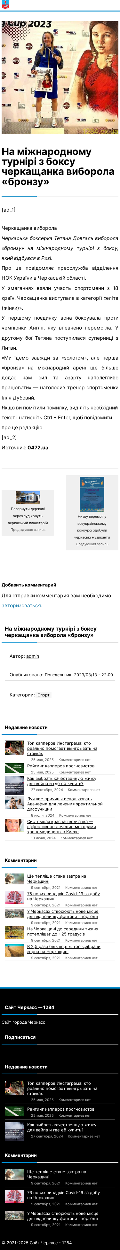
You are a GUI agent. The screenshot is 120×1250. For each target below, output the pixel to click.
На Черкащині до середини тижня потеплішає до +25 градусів (62, 931)
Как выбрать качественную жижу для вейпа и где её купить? (61, 781)
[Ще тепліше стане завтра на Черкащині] (14, 878)
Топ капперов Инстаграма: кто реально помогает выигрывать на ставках (62, 748)
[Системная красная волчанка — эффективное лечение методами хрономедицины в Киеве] (14, 825)
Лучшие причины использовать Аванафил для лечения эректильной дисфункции (65, 803)
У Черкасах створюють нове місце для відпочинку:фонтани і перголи (63, 914)
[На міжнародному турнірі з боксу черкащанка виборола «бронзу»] (60, 77)
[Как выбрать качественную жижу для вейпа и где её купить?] (14, 785)
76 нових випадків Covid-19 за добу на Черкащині (63, 896)
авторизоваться (21, 605)
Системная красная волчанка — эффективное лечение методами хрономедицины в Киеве (61, 826)
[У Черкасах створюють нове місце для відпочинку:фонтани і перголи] (14, 913)
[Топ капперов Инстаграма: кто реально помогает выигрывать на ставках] (14, 748)
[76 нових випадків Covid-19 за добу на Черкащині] (14, 897)
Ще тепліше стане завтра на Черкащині (56, 878)
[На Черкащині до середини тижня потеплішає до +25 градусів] (14, 932)
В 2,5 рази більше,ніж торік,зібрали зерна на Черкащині (63, 949)
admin (32, 656)
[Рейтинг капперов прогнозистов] (14, 768)
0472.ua (38, 448)
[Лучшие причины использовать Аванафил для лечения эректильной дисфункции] (14, 802)
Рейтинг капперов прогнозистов (60, 765)
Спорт (43, 695)
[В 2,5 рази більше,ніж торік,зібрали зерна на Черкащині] (14, 950)
